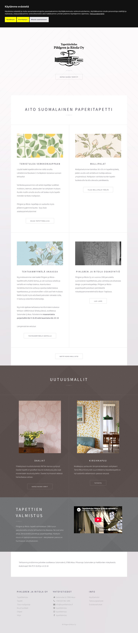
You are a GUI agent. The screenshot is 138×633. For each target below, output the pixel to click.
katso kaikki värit (40, 487)
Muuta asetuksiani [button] (39, 19)
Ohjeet (19, 611)
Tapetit (19, 601)
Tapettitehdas (22, 597)
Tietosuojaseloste (96, 601)
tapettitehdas (61, 608)
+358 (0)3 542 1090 (63, 601)
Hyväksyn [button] (10, 19)
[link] (97, 14)
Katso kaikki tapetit (69, 77)
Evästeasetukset (95, 604)
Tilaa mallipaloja (23, 604)
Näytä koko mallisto (69, 356)
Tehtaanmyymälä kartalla (40, 336)
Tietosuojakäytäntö (97, 14)
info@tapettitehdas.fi (64, 604)
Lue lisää (98, 301)
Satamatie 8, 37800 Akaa (65, 597)
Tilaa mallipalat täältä (98, 190)
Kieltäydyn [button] (23, 19)
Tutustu (98, 483)
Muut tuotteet (22, 608)
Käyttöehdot (94, 597)
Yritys (19, 615)
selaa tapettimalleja (40, 221)
